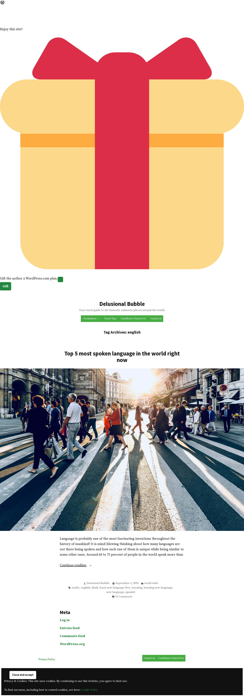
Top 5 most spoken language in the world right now (122, 356)
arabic (76, 587)
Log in (65, 620)
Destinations (90, 318)
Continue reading (80, 565)
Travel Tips (110, 318)
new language (115, 592)
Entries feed (70, 628)
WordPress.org (72, 644)
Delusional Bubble (122, 303)
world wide (151, 583)
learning (137, 587)
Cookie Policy (89, 690)
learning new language (158, 587)
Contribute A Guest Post (133, 318)
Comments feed (72, 636)
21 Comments (123, 597)
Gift (5, 286)
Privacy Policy (47, 659)
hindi (95, 587)
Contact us (156, 318)
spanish (130, 592)
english (85, 587)
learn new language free (114, 587)
